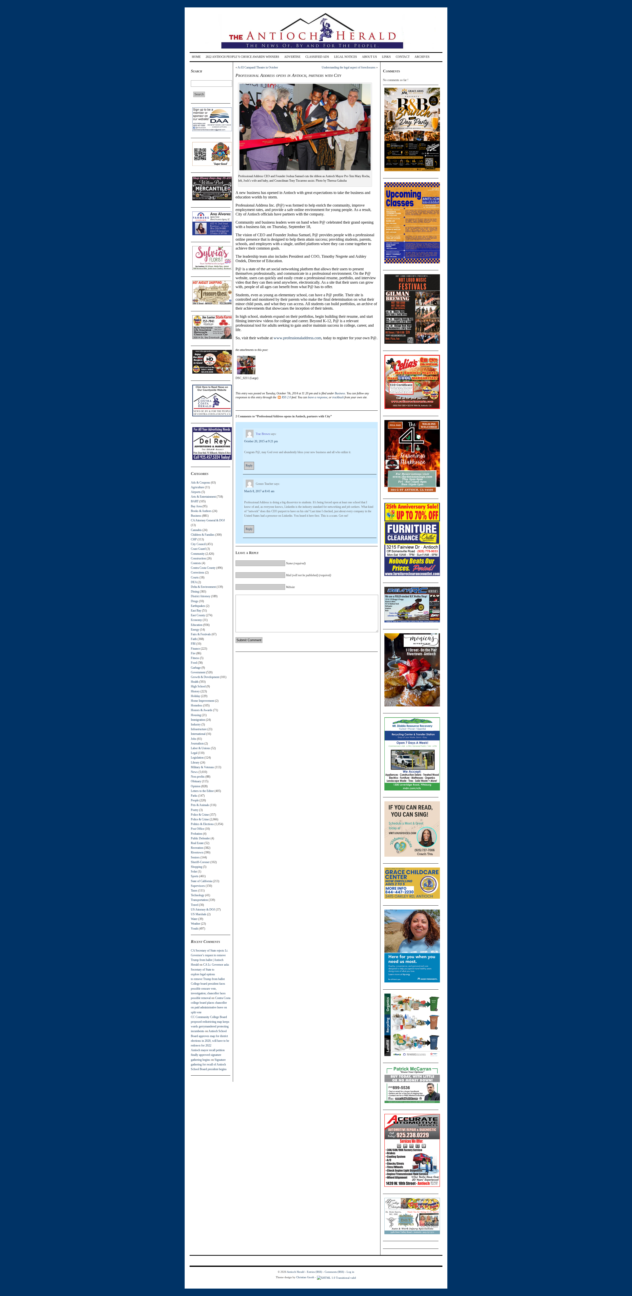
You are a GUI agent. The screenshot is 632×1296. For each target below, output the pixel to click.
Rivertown (197, 852)
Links (386, 57)
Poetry (194, 810)
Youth (194, 928)
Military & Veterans (202, 767)
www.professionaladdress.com (297, 338)
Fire (193, 653)
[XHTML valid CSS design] (336, 1277)
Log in (350, 1271)
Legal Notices (345, 57)
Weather (195, 923)
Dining (195, 591)
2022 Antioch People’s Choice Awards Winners (242, 57)
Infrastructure (199, 729)
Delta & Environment (203, 587)
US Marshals (198, 914)
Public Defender (200, 838)
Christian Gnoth (305, 1277)
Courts (195, 577)
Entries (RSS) (314, 1271)
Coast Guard (198, 549)
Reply (249, 465)
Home (196, 57)
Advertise (292, 57)
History (195, 691)
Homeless (196, 705)
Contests (196, 563)
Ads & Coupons (200, 482)
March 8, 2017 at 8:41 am (259, 491)
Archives (422, 57)
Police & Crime (200, 814)
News (194, 772)
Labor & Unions (200, 748)
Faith (194, 639)
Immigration (198, 720)
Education (196, 625)
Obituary (196, 781)
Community (198, 553)
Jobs (193, 739)
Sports (194, 876)
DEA (194, 582)
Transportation (199, 900)
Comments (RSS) (334, 1271)
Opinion (195, 786)
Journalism (197, 743)
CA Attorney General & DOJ (208, 520)
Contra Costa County (203, 568)
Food (194, 662)
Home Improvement (202, 700)
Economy (196, 620)
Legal (194, 753)
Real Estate (197, 843)
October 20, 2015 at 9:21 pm (261, 441)
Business (196, 515)
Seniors (195, 857)
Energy (195, 629)
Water (194, 919)
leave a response (317, 397)
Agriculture (197, 487)
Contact (403, 57)
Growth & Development (205, 677)
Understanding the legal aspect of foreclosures (348, 67)
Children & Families (203, 534)
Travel (194, 905)
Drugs (194, 601)
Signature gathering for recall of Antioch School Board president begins (209, 1064)
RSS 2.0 (286, 397)
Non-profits (198, 776)
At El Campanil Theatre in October (257, 67)
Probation (196, 833)
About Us (369, 57)
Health (194, 681)
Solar (194, 871)
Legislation (197, 757)
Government (198, 672)
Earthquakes (198, 606)
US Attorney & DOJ (203, 909)
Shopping (196, 867)
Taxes (194, 890)
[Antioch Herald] (315, 50)
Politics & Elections (202, 824)
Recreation (197, 848)
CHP (194, 539)
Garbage (196, 667)
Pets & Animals (200, 805)
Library (195, 762)
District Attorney (200, 596)
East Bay (196, 610)
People (195, 800)
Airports (196, 492)
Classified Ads (317, 57)
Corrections (197, 572)
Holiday (195, 696)
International (198, 734)
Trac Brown (263, 434)
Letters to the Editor (202, 791)
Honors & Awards (201, 710)
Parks (194, 795)
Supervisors (198, 886)
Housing (196, 715)
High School (198, 686)
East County (198, 615)
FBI (193, 643)
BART (194, 501)
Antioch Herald (295, 1271)
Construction (198, 558)
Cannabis (196, 530)
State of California (201, 881)
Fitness (195, 658)
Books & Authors (201, 511)
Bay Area (196, 506)
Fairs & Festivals (201, 634)
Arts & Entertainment (203, 496)
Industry (196, 724)
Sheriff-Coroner (200, 862)
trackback (338, 397)
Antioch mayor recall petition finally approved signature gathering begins (208, 1054)
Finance (195, 648)
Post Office (197, 828)
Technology (197, 895)
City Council (198, 544)
